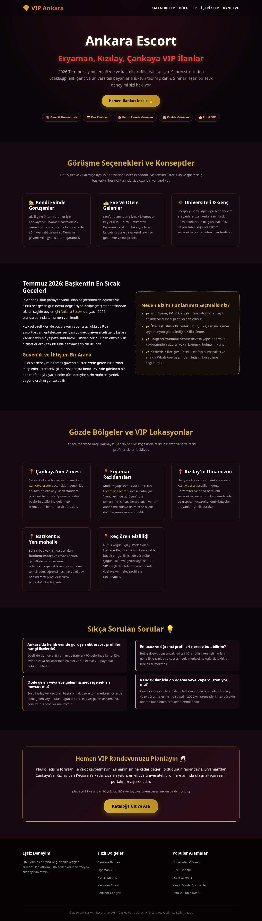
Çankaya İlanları (109, 862)
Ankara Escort (71, 311)
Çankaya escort (40, 485)
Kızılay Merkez (107, 878)
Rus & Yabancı (182, 870)
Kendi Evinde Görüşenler (190, 885)
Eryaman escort (114, 491)
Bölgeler (188, 8)
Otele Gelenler (182, 878)
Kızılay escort (187, 485)
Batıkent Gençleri (109, 893)
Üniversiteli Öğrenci (186, 862)
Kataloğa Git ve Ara (131, 806)
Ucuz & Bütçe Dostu (186, 893)
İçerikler (210, 8)
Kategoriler (163, 8)
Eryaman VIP (106, 870)
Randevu (231, 8)
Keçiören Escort (108, 885)
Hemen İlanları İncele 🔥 (131, 100)
